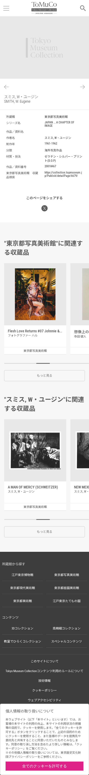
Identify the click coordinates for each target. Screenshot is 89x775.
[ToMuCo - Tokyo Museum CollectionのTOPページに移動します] (44, 8)
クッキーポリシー (44, 690)
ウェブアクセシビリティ (44, 700)
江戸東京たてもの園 (67, 601)
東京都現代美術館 (22, 588)
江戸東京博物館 (22, 575)
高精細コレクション (67, 628)
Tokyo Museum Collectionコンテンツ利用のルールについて (44, 671)
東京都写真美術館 (66, 575)
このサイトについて (45, 661)
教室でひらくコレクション (22, 641)
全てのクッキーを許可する (44, 766)
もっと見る (44, 375)
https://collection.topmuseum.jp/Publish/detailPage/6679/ (63, 174)
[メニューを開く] (6, 8)
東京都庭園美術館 (66, 588)
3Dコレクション (22, 628)
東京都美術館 (22, 601)
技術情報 (44, 681)
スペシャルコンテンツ (66, 641)
